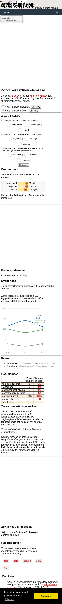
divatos (26, 144)
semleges (35, 124)
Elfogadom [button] (46, 596)
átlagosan (34, 155)
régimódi (17, 138)
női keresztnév (38, 96)
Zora (16, 561)
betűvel (16, 96)
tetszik (26, 130)
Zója (38, 561)
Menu (6, 12)
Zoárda (27, 561)
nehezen (17, 155)
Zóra (6, 561)
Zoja (6, 568)
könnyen (26, 160)
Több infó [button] (9, 599)
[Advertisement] (31, 55)
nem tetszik (17, 124)
